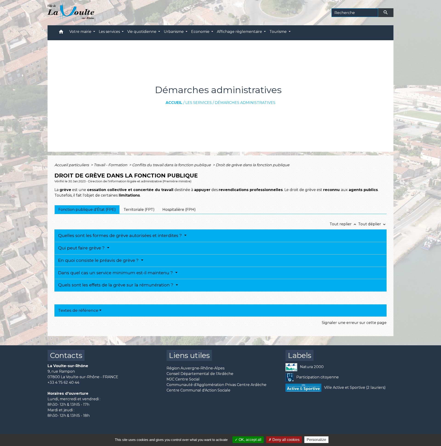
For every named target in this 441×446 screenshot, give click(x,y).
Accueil (174, 102)
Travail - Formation (111, 165)
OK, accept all (249, 440)
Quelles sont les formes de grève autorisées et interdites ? (120, 235)
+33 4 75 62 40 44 (63, 382)
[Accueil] (71, 12)
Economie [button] (200, 31)
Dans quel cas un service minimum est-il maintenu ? (116, 272)
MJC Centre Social (183, 379)
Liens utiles (189, 355)
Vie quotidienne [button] (142, 31)
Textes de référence (78, 310)
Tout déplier (372, 224)
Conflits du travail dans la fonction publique (172, 165)
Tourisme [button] (278, 31)
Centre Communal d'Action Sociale (198, 390)
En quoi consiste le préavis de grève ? (99, 260)
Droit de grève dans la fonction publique (252, 165)
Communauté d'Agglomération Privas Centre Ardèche (216, 385)
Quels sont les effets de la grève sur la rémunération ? (116, 285)
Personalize (316, 440)
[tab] (87, 209)
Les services (198, 102)
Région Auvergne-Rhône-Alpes (195, 368)
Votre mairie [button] (80, 31)
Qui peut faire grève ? (82, 248)
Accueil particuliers (72, 165)
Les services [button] (110, 31)
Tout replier (343, 224)
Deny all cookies (285, 440)
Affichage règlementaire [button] (240, 31)
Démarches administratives (245, 102)
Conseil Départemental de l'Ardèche (200, 374)
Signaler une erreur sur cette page (354, 322)
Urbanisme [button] (174, 31)
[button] (61, 32)
